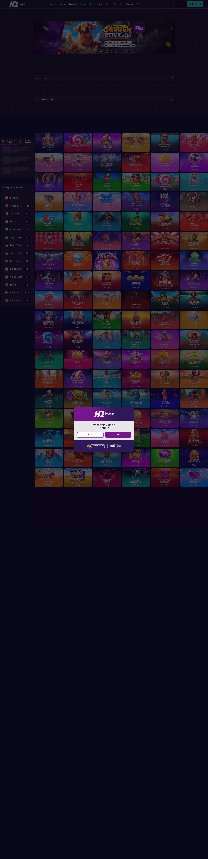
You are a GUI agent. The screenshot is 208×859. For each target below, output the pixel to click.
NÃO (90, 435)
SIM (118, 435)
